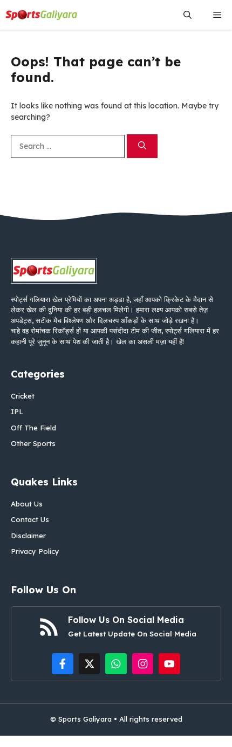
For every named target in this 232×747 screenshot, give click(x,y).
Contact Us (30, 519)
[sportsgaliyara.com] (41, 15)
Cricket (23, 396)
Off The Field (33, 427)
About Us (27, 503)
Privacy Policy (35, 551)
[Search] (142, 146)
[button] (187, 15)
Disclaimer (28, 535)
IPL (17, 411)
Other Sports (33, 443)
